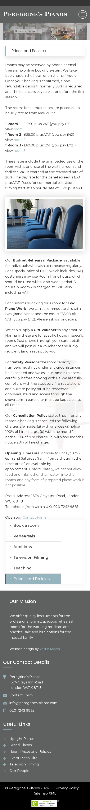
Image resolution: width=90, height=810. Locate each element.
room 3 (20, 151)
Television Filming (30, 557)
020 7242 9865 (21, 711)
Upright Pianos (21, 739)
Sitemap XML (45, 793)
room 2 (20, 140)
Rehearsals (24, 536)
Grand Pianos (20, 745)
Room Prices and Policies (30, 752)
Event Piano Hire (23, 758)
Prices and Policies (31, 579)
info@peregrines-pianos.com (33, 703)
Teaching (22, 568)
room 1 (19, 129)
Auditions (22, 547)
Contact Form (34, 517)
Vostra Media (50, 649)
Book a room (26, 525)
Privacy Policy (67, 788)
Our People (19, 771)
